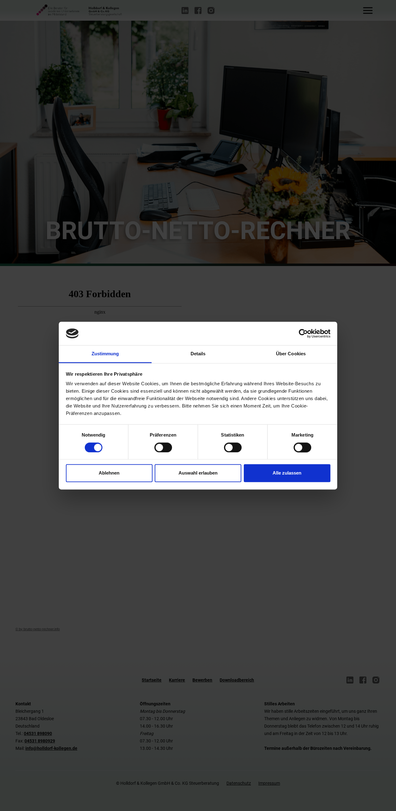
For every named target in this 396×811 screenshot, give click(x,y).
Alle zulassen (287, 473)
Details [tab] (198, 354)
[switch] (163, 447)
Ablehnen (109, 473)
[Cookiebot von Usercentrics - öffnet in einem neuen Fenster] (303, 333)
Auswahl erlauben (198, 473)
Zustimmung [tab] (105, 354)
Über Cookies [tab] (291, 354)
